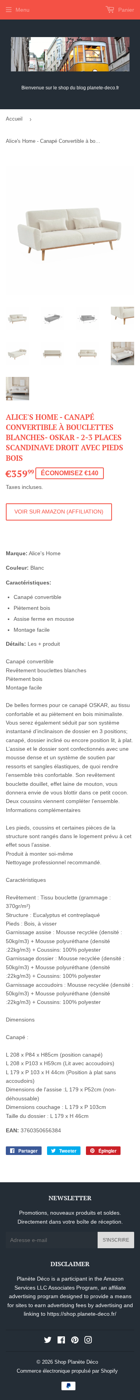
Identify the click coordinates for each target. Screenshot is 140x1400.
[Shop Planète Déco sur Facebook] (61, 1341)
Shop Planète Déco (76, 1362)
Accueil (14, 119)
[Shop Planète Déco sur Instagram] (88, 1341)
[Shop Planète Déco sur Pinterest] (75, 1341)
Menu (23, 10)
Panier (125, 10)
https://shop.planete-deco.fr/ (81, 1314)
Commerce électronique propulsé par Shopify (67, 1371)
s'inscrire (116, 1240)
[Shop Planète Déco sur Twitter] (48, 1341)
